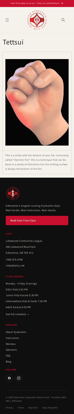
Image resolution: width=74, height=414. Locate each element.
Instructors (12, 338)
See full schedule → (17, 314)
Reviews (10, 344)
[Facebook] (9, 378)
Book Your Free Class (23, 220)
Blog (8, 361)
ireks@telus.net (15, 265)
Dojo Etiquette (49, 407)
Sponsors (11, 349)
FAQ (8, 355)
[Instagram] (18, 378)
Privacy (9, 407)
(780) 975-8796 (14, 259)
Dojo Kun (33, 407)
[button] (7, 20)
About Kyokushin (16, 332)
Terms (21, 407)
